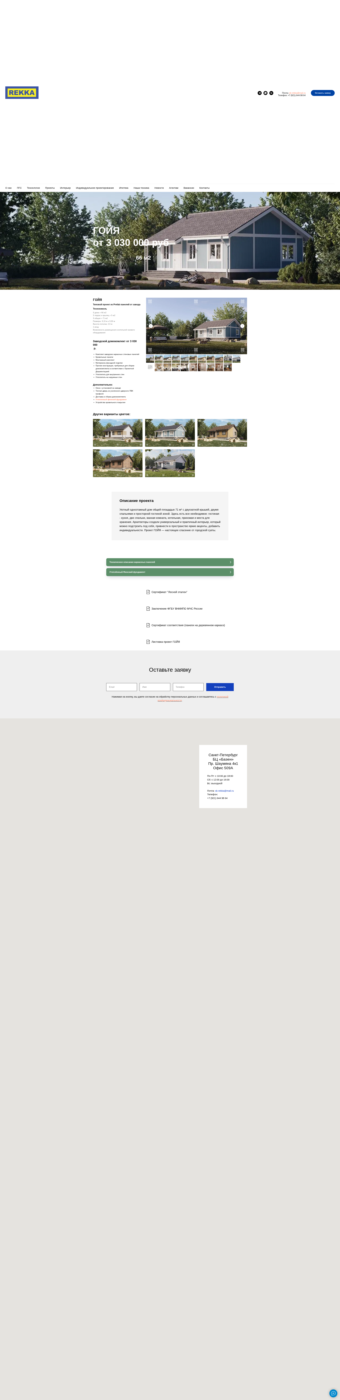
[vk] (271, 93)
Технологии (33, 188)
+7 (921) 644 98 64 (297, 95)
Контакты (204, 188)
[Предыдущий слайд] (151, 326)
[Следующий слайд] (242, 326)
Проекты (50, 188)
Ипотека (123, 188)
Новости (159, 188)
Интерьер (65, 188)
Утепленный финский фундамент (111, 399)
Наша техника (141, 188)
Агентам (173, 188)
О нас (8, 188)
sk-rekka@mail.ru (297, 93)
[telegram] (260, 93)
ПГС (19, 188)
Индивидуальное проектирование (95, 188)
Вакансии (189, 188)
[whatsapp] (265, 93)
